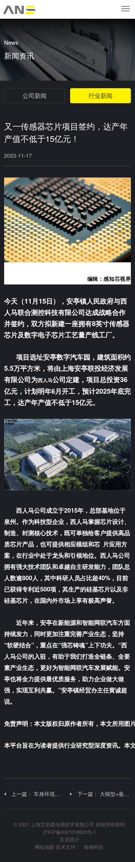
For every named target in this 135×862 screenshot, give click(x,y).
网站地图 (44, 846)
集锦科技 (94, 846)
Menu (125, 8)
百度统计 (69, 839)
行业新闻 (100, 95)
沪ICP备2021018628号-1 (69, 831)
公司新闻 (34, 95)
